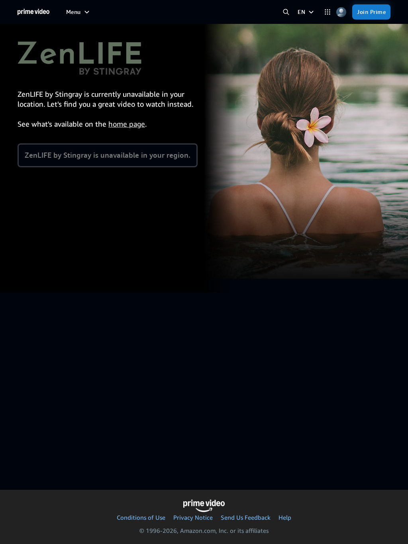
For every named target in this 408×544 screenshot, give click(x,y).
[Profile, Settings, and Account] (341, 12)
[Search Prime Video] (286, 12)
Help (285, 517)
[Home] (33, 12)
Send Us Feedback (246, 517)
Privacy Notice (193, 517)
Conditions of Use (141, 517)
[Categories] (327, 12)
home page (126, 123)
